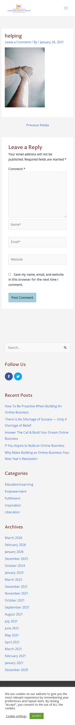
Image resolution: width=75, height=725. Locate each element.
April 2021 (12, 642)
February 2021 (15, 656)
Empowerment (16, 491)
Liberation (12, 512)
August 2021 (14, 614)
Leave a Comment (18, 42)
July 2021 (11, 621)
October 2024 (15, 565)
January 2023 (14, 572)
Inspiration (13, 505)
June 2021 (12, 628)
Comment (16, 169)
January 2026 (14, 552)
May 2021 (12, 635)
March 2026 (13, 538)
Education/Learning (19, 484)
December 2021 (16, 586)
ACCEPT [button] (36, 716)
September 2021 (17, 607)
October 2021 (15, 600)
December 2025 (16, 558)
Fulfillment (12, 498)
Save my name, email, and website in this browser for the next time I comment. (36, 279)
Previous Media (37, 125)
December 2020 (16, 670)
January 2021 (14, 663)
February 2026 (15, 545)
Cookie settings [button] (16, 716)
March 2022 (13, 579)
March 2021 (13, 649)
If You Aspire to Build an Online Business (34, 445)
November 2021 (16, 593)
